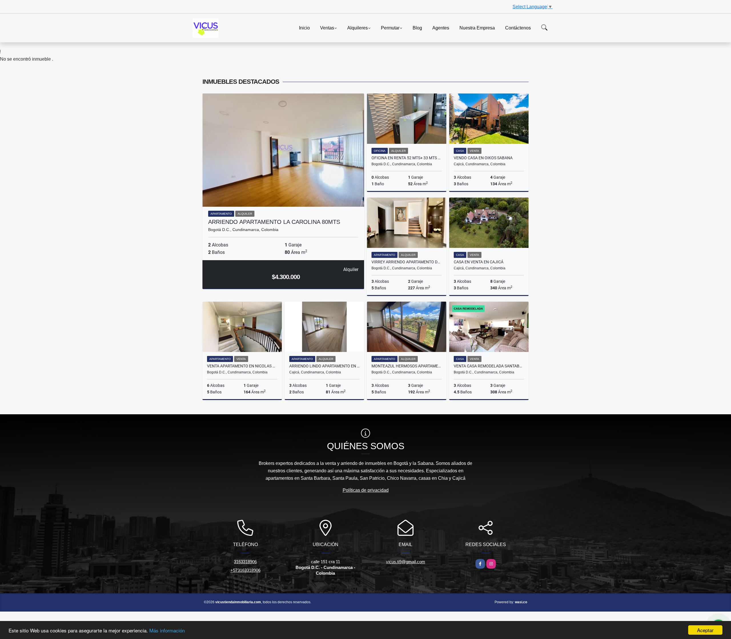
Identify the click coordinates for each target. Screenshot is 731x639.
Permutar (390, 27)
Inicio (304, 27)
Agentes (440, 27)
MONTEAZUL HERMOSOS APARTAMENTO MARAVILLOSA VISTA (406, 366)
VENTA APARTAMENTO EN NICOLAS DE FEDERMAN (242, 366)
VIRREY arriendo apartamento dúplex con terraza (406, 262)
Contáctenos (518, 27)
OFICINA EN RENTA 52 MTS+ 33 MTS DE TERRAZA (406, 158)
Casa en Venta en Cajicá (478, 262)
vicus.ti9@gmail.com (405, 561)
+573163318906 (245, 570)
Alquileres (357, 27)
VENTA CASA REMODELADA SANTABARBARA (489, 366)
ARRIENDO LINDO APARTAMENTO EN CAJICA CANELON (324, 366)
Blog (417, 27)
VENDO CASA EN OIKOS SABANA (483, 158)
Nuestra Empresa (477, 27)
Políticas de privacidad (366, 490)
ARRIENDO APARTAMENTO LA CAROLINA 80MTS (274, 222)
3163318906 (245, 561)
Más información (167, 630)
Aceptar (705, 630)
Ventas (327, 27)
